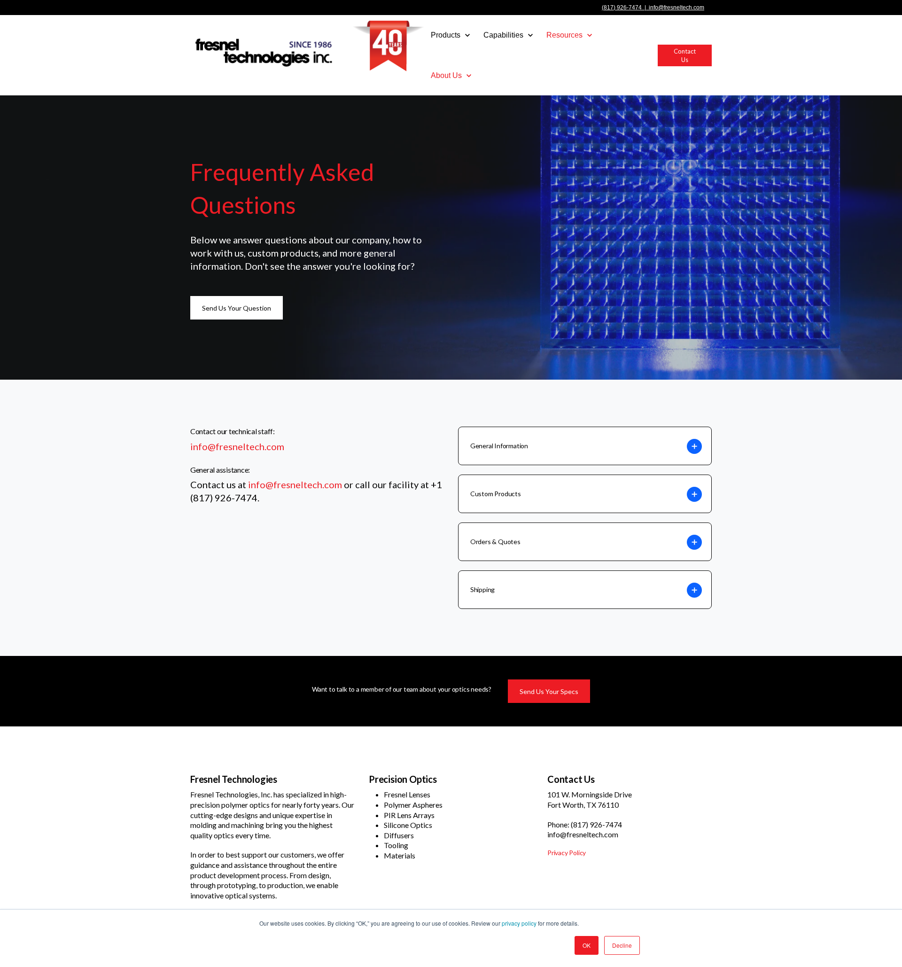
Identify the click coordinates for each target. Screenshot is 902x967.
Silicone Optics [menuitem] (408, 824)
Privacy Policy (566, 853)
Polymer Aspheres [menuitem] (413, 804)
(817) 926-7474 (622, 7)
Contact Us (571, 779)
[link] (307, 45)
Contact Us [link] (685, 55)
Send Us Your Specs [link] (549, 691)
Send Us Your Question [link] (236, 308)
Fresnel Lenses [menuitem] (407, 794)
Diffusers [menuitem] (399, 835)
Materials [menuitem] (399, 855)
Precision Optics (403, 779)
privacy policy (519, 923)
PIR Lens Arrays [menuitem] (409, 815)
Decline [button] (622, 945)
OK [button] (587, 945)
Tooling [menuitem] (396, 845)
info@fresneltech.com (676, 7)
